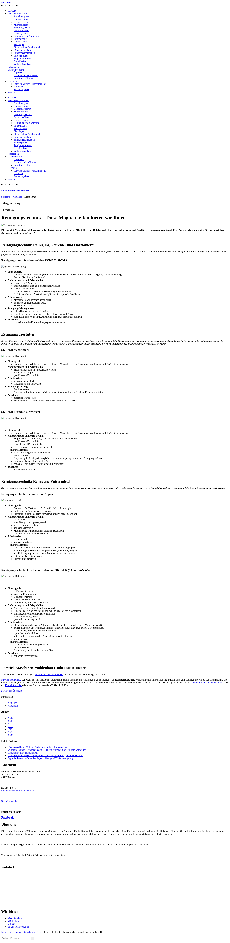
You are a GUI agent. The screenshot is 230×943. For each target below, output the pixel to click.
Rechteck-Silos (21, 30)
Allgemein (13, 705)
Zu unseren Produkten (18, 926)
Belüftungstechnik (23, 27)
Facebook (6, 2)
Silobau (11, 924)
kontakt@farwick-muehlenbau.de (205, 682)
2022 (10, 729)
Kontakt (11, 92)
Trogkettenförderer (23, 58)
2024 (10, 723)
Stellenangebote (21, 89)
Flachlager (19, 44)
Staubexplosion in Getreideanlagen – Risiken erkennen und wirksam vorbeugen (47, 750)
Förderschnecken (22, 50)
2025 (10, 720)
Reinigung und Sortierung (26, 36)
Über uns (12, 81)
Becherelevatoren (22, 22)
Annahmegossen (22, 16)
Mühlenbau (13, 921)
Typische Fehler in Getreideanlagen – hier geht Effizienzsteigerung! (41, 758)
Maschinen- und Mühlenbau (49, 674)
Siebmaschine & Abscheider (28, 47)
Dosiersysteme (21, 33)
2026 (10, 718)
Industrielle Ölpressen (24, 78)
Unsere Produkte (16, 69)
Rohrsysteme (20, 41)
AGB (39, 932)
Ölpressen (19, 72)
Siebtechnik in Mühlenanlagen (23, 752)
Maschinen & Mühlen (18, 13)
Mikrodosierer (21, 24)
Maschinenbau (15, 918)
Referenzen (13, 67)
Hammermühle (21, 19)
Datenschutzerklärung (24, 932)
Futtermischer (20, 38)
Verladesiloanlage (22, 64)
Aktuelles (18, 86)
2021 (10, 732)
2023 (10, 726)
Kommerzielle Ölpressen (26, 75)
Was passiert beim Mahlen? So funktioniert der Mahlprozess (37, 747)
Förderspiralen (21, 55)
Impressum (6, 932)
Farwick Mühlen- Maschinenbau (30, 83)
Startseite (12, 10)
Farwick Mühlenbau (11, 679)
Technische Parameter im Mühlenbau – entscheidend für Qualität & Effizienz (45, 755)
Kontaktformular (13, 685)
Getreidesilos (20, 61)
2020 (10, 735)
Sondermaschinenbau (24, 53)
